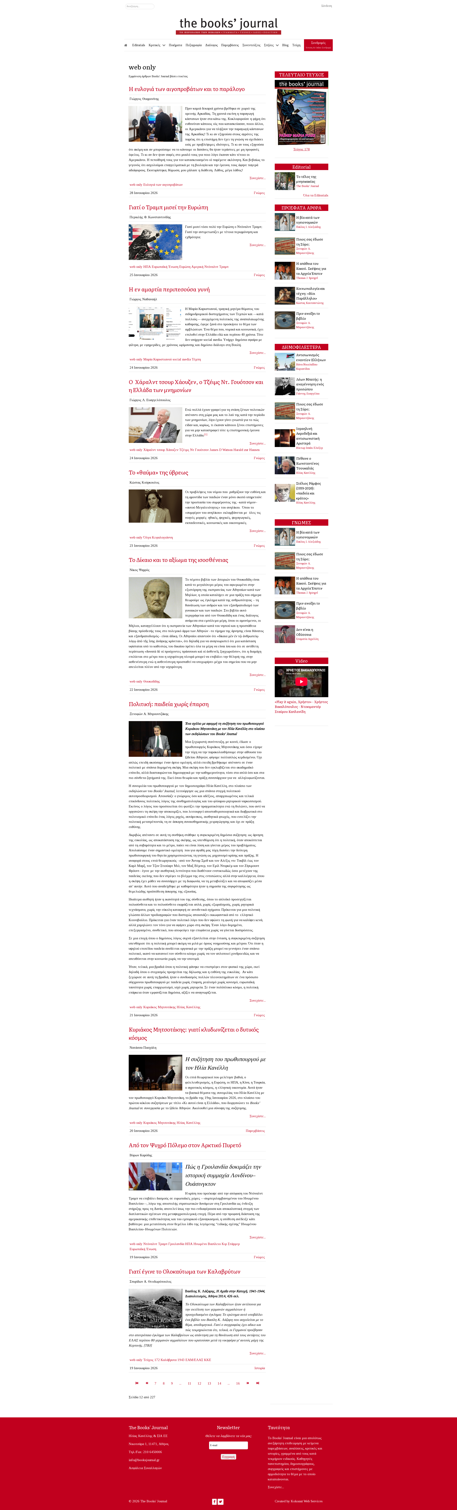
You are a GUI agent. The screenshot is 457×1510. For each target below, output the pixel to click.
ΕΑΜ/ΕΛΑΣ (194, 1360)
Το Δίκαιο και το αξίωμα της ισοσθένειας (178, 559)
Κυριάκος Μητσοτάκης (159, 1007)
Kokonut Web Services (307, 1501)
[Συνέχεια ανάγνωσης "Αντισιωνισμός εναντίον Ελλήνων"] (285, 361)
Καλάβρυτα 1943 (173, 1360)
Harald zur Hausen (246, 450)
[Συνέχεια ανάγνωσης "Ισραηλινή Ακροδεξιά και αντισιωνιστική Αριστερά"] (285, 438)
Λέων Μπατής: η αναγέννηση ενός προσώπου (310, 384)
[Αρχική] (128, 45)
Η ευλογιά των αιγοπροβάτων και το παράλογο (187, 89)
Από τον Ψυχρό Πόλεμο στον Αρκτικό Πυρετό (185, 1145)
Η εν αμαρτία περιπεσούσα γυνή (169, 289)
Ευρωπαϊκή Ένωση (165, 267)
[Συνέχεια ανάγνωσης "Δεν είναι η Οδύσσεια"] (285, 634)
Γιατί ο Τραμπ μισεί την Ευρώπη (168, 207)
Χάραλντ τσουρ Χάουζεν (160, 450)
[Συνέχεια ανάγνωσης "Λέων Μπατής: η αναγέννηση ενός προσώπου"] (285, 386)
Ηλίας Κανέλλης (188, 1007)
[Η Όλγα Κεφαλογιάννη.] (155, 506)
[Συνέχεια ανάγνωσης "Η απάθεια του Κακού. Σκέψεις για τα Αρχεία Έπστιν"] (285, 270)
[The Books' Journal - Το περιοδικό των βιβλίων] (228, 25)
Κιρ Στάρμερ (231, 1244)
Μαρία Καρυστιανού (157, 359)
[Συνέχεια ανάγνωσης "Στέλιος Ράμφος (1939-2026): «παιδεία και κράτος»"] (285, 492)
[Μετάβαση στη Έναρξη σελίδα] (137, 1383)
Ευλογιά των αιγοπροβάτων (163, 184)
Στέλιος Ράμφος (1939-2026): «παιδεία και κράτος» (308, 491)
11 (189, 1383)
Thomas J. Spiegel (307, 277)
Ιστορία (260, 1368)
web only (136, 184)
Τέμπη (196, 359)
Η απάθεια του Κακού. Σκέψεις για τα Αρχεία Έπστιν (311, 268)
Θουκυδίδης (151, 681)
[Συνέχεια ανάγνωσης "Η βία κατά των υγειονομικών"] (285, 222)
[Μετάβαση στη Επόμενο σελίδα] (248, 1383)
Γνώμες (259, 193)
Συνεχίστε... (258, 178)
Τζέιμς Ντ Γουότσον (194, 450)
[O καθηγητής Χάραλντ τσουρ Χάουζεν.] (155, 424)
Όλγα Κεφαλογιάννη (158, 537)
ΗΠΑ (147, 267)
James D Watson (221, 450)
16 (238, 1383)
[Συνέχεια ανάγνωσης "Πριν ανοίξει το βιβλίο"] (285, 320)
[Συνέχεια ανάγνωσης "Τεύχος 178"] (301, 112)
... (180, 1383)
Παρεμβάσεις (255, 1131)
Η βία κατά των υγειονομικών (308, 220)
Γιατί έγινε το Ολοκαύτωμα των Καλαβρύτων (184, 1271)
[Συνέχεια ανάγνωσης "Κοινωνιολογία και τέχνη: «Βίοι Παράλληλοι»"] (285, 295)
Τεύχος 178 (301, 149)
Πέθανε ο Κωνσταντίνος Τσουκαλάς (307, 463)
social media (182, 359)
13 (209, 1383)
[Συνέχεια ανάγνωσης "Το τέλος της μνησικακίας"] (285, 181)
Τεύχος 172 (151, 1360)
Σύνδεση (326, 5)
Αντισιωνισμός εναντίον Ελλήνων (311, 357)
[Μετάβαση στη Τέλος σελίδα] (257, 1383)
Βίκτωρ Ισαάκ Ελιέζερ (309, 447)
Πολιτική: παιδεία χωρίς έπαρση (169, 704)
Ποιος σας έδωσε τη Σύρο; (309, 242)
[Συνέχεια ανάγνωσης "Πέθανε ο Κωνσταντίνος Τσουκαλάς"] (285, 465)
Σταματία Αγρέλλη (307, 638)
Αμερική (197, 267)
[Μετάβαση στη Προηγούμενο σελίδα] (146, 1383)
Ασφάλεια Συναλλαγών (145, 1468)
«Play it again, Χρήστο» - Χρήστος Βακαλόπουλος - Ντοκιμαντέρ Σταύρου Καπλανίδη (301, 706)
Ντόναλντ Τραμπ (216, 267)
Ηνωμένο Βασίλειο (207, 1244)
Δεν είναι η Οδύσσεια (304, 632)
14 (219, 1383)
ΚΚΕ (207, 1360)
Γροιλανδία (176, 1244)
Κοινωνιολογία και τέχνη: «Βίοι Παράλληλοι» (310, 293)
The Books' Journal (307, 186)
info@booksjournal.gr (144, 1460)
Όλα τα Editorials (315, 195)
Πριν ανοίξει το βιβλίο (308, 316)
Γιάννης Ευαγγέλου (308, 393)
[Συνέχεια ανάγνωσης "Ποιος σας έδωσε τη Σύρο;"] (285, 246)
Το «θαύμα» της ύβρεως (158, 472)
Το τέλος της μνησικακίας (306, 179)
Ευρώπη (184, 267)
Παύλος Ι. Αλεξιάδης (308, 226)
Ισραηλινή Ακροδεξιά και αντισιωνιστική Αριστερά (308, 436)
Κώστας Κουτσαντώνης (310, 302)
